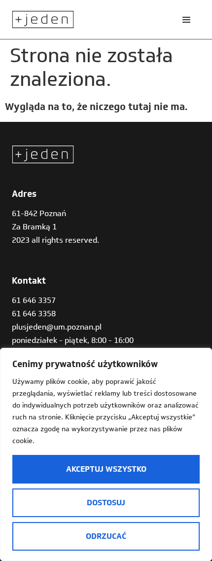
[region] (106, 454)
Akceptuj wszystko (106, 469)
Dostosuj (106, 502)
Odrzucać (106, 536)
